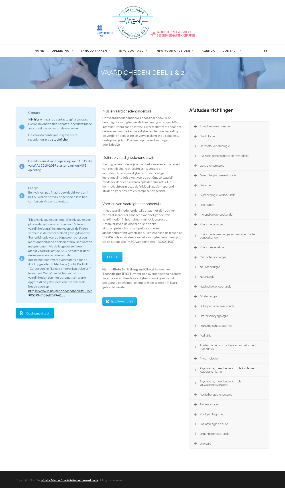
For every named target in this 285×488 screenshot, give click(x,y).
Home (39, 50)
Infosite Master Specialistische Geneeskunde (69, 480)
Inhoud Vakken (94, 50)
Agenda (208, 50)
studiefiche (60, 139)
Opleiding (60, 50)
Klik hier (33, 119)
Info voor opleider (173, 50)
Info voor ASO (131, 50)
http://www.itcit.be (122, 301)
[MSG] (142, 22)
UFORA (112, 257)
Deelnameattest (37, 313)
